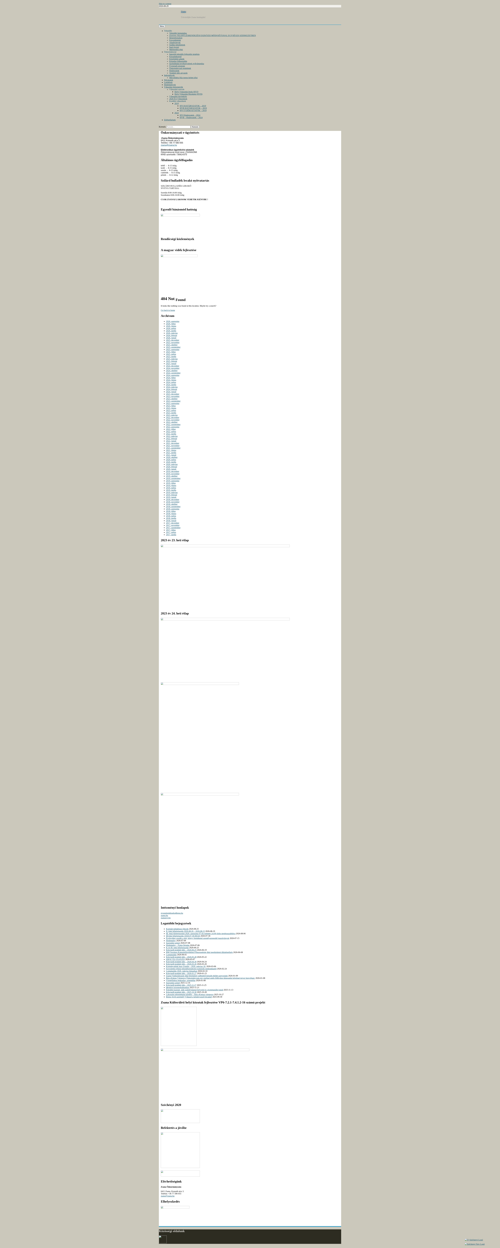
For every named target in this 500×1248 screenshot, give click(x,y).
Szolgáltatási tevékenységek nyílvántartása (186, 64)
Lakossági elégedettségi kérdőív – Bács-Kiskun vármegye (190, 994)
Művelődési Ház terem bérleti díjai (183, 78)
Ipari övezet (174, 47)
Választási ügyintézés (178, 96)
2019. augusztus (172, 481)
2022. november (172, 420)
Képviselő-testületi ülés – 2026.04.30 (181, 962)
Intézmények (169, 75)
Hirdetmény (171, 940)
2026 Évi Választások (178, 99)
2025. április (171, 356)
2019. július (171, 483)
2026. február (171, 335)
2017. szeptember (173, 528)
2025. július (171, 352)
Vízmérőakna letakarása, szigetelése (180, 980)
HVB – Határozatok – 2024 (191, 117)
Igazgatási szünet (173, 943)
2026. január (171, 338)
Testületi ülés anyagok (178, 73)
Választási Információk (173, 87)
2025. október (171, 345)
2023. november (172, 396)
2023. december (172, 394)
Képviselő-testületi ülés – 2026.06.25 (181, 950)
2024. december (172, 366)
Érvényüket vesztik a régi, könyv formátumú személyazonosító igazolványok (197, 938)
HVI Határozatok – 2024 (190, 115)
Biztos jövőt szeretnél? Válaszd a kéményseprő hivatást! (189, 997)
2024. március (172, 387)
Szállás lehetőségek (177, 45)
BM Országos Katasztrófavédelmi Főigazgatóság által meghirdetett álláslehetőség (199, 952)
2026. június (171, 326)
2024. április (171, 385)
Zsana (183, 12)
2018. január (171, 520)
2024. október (171, 370)
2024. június (171, 380)
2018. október (171, 504)
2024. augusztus (172, 375)
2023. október (171, 399)
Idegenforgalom (175, 38)
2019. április (171, 490)
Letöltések (168, 82)
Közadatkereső (175, 56)
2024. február (171, 389)
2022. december (172, 417)
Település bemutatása (178, 33)
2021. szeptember (173, 448)
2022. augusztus (172, 427)
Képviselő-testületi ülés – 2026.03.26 (181, 964)
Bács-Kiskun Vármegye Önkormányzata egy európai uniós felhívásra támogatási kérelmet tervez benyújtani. (210, 978)
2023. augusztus (172, 403)
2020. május (171, 460)
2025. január (171, 363)
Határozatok (174, 71)
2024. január (171, 392)
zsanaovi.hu (166, 918)
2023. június (171, 408)
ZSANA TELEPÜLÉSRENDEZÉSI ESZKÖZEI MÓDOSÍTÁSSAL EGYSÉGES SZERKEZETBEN (212, 35)
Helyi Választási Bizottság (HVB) (188, 94)
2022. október (171, 422)
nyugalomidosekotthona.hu (172, 913)
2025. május (171, 354)
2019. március (172, 492)
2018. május (171, 516)
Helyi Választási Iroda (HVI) (186, 92)
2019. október (171, 476)
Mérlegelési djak (176, 49)
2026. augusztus (172, 321)
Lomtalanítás (171, 955)
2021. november (172, 445)
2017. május (171, 532)
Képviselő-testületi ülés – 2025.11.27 (181, 985)
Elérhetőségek (170, 120)
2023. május (171, 410)
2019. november (172, 474)
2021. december (172, 443)
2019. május (171, 488)
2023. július (171, 406)
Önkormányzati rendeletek (180, 68)
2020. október (171, 457)
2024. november (172, 368)
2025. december (172, 340)
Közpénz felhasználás (178, 61)
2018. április (171, 518)
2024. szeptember (173, 373)
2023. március (172, 415)
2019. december (172, 471)
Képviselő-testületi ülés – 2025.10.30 (181, 992)
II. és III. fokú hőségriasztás (177, 948)
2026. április (171, 331)
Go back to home (168, 310)
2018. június (171, 513)
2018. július (171, 511)
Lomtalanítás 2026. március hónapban (181, 971)
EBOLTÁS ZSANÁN (175, 959)
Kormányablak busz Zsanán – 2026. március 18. (186, 966)
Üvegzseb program (177, 66)
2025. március (172, 359)
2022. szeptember (173, 424)
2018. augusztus (172, 509)
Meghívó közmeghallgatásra (177, 987)
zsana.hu (164, 915)
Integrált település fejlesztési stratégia (184, 54)
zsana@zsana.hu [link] (169, 145)
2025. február (171, 361)
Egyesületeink (175, 40)
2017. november (172, 525)
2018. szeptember (173, 506)
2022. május (171, 431)
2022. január (171, 441)
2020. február (171, 467)
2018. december (172, 499)
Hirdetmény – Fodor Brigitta (177, 945)
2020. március (172, 464)
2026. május (171, 328)
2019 (176, 103)
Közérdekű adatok (176, 59)
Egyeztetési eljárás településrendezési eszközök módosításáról (191, 969)
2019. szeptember (173, 478)
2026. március (172, 333)
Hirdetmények (170, 85)
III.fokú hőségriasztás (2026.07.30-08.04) (183, 936)
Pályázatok (168, 80)
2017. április (171, 535)
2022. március (172, 436)
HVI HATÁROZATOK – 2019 (193, 106)
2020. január (171, 469)
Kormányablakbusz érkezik (177, 929)
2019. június (171, 485)
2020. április (171, 462)
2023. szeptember (173, 401)
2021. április (171, 453)
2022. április (171, 434)
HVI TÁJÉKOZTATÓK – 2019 (193, 110)
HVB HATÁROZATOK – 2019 (193, 108)
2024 (176, 113)
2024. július (171, 377)
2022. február (171, 438)
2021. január (171, 455)
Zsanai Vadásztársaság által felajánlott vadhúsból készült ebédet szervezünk (197, 976)
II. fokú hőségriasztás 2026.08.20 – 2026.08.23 (185, 931)
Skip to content (165, 4)
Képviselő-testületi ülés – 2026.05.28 (181, 957)
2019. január (171, 497)
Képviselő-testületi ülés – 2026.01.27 (181, 973)
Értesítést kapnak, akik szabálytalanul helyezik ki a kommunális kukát (194, 990)
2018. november (172, 502)
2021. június (171, 450)
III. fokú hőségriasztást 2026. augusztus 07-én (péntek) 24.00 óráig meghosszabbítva (200, 933)
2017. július (171, 530)
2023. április (171, 413)
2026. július (171, 324)
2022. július (171, 429)
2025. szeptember (173, 347)
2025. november (172, 342)
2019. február (171, 495)
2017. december (172, 523)
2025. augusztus (172, 349)
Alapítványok (174, 42)
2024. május (171, 382)
